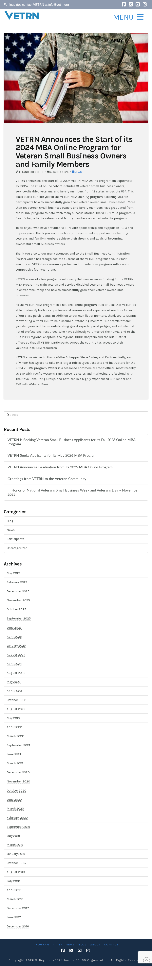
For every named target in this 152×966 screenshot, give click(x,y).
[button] (127, 17)
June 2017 (14, 917)
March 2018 (15, 899)
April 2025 (14, 636)
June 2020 (14, 799)
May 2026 (14, 573)
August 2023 (16, 673)
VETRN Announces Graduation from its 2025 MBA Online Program (60, 467)
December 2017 (18, 908)
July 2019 (13, 836)
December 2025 (18, 591)
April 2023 (14, 691)
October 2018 (16, 863)
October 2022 (16, 700)
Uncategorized (17, 548)
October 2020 (16, 790)
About (95, 944)
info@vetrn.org (58, 4)
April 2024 (14, 664)
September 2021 (18, 745)
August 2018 (16, 872)
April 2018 (14, 890)
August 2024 (16, 654)
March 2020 (15, 808)
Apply (57, 944)
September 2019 (18, 827)
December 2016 (18, 926)
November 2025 (18, 600)
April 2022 (14, 727)
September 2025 (19, 618)
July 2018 (13, 881)
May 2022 (14, 718)
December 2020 (18, 772)
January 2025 (16, 645)
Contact (111, 944)
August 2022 (16, 709)
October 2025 (16, 609)
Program (41, 944)
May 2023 (14, 682)
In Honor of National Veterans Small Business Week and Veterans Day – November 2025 (73, 492)
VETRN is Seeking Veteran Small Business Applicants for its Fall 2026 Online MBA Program (71, 442)
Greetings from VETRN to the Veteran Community (47, 479)
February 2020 (17, 817)
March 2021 (15, 763)
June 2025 (14, 627)
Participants (15, 539)
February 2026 (17, 582)
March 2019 (15, 845)
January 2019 (16, 854)
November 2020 (18, 781)
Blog (10, 521)
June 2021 (14, 754)
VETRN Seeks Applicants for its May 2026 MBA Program (52, 455)
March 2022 (15, 736)
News (78, 171)
